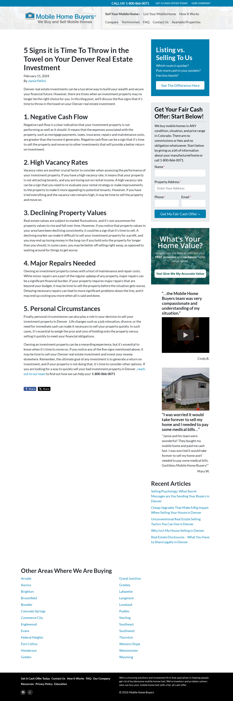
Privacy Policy (44, 684)
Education (60, 684)
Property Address (168, 182)
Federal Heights (32, 637)
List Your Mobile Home (159, 14)
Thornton (126, 637)
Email (186, 197)
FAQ (146, 22)
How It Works (189, 14)
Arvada (26, 578)
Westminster (128, 650)
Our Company (101, 678)
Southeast (126, 624)
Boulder (26, 605)
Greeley (124, 585)
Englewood (29, 624)
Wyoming (126, 657)
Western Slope (129, 644)
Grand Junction (130, 578)
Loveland (125, 605)
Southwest (127, 631)
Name (160, 167)
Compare (111, 22)
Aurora (26, 585)
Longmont (126, 598)
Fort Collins (29, 644)
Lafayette (126, 591)
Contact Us (161, 22)
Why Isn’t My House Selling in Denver (177, 530)
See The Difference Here (180, 85)
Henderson (29, 650)
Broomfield (29, 598)
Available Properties (186, 22)
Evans (25, 631)
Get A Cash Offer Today (35, 678)
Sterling (125, 618)
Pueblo (124, 611)
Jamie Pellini (37, 81)
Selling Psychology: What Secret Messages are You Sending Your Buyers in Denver (180, 496)
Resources (27, 684)
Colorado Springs (33, 611)
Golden (26, 657)
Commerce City (32, 618)
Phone (160, 197)
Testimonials (131, 22)
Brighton (27, 591)
